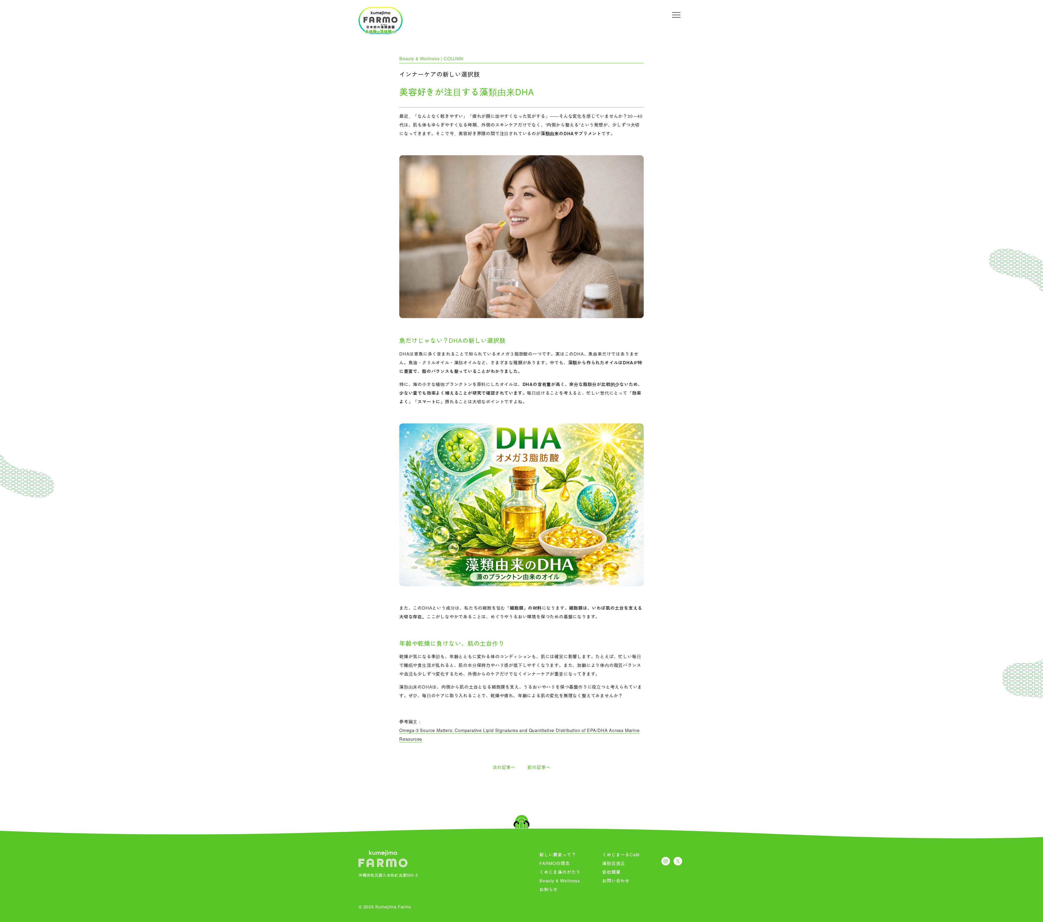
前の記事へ (538, 767)
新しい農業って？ (557, 854)
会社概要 (611, 872)
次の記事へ (504, 767)
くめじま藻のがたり (559, 872)
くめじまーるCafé (621, 854)
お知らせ (548, 889)
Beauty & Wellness (559, 880)
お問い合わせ (616, 880)
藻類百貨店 (613, 863)
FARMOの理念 (554, 863)
